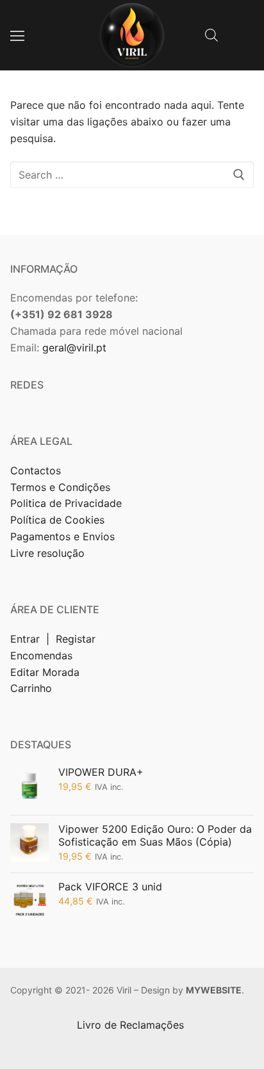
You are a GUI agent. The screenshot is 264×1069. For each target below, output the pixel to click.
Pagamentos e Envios (62, 536)
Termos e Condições (61, 487)
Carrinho (31, 688)
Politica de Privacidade (67, 503)
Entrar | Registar (54, 638)
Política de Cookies (57, 519)
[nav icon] (17, 35)
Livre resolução (47, 553)
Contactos (35, 470)
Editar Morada (44, 672)
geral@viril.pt (74, 347)
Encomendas (41, 655)
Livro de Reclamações (132, 1024)
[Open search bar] (211, 35)
